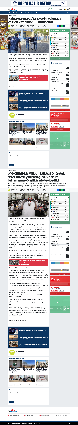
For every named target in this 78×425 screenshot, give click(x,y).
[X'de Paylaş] (60, 26)
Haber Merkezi (20, 114)
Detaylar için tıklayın (60, 58)
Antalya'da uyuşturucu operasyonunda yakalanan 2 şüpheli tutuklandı (42, 147)
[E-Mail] (17, 117)
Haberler (10, 15)
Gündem (10, 12)
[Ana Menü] (69, 13)
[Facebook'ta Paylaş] (58, 26)
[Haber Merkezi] (12, 115)
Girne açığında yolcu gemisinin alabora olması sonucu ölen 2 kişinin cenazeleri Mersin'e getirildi (14, 133)
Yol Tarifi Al (62, 126)
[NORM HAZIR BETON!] (39, 3)
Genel (14, 15)
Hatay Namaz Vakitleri (45, 415)
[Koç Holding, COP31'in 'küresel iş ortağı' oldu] (28, 141)
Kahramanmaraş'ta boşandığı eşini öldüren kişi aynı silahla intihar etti (15, 147)
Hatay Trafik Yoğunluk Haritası (61, 415)
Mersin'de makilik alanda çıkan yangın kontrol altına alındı (28, 132)
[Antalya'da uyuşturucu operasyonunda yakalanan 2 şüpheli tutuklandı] (42, 141)
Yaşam (22, 12)
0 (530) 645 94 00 (55, 126)
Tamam (69, 423)
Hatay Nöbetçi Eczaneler (14, 415)
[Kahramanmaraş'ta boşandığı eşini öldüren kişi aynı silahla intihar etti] (15, 141)
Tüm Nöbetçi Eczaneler (60, 129)
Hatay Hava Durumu (29, 415)
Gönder (11, 165)
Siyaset (27, 12)
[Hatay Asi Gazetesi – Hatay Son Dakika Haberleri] (12, 9)
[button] (67, 110)
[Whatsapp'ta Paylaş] (62, 26)
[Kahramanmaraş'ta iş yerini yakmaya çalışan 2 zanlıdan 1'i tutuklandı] (28, 41)
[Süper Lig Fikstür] (68, 63)
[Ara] (67, 13)
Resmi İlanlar (36, 12)
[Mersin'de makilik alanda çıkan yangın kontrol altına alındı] (28, 126)
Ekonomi (18, 12)
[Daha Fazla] (64, 26)
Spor (14, 12)
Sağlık (31, 12)
